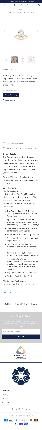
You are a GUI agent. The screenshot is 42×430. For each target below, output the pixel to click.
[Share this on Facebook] (10, 293)
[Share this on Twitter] (5, 293)
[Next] (37, 31)
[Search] (35, 5)
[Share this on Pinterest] (15, 293)
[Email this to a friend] (20, 293)
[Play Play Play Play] (21, 36)
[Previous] (5, 31)
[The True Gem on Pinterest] (19, 409)
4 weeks (35, 148)
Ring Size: (6, 129)
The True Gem (17, 415)
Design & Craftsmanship (10, 90)
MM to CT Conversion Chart (14, 143)
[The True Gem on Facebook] (12, 409)
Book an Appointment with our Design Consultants (21, 1)
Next (20, 10)
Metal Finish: (6, 121)
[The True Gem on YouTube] (15, 409)
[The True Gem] (21, 5)
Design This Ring (11, 95)
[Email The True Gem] (29, 409)
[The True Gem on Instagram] (22, 409)
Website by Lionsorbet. (27, 415)
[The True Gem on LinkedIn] (26, 409)
